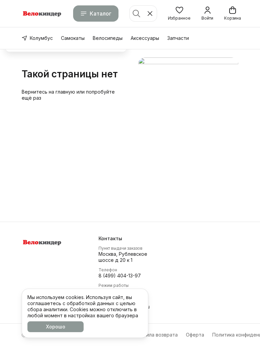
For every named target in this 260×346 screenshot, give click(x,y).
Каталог (100, 13)
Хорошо (55, 326)
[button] (179, 13)
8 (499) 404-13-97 (120, 275)
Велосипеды (108, 38)
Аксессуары (145, 38)
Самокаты (73, 38)
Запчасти (178, 38)
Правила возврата (156, 335)
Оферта (195, 335)
